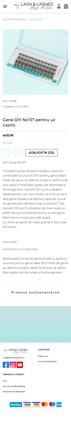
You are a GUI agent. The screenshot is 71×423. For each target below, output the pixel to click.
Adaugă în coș (41, 152)
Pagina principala (14, 19)
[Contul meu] (59, 6)
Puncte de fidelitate (47, 361)
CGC (5, 381)
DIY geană (35, 19)
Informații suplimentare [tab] (20, 249)
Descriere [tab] (10, 242)
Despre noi (43, 356)
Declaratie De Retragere (14, 391)
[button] (5, 6)
